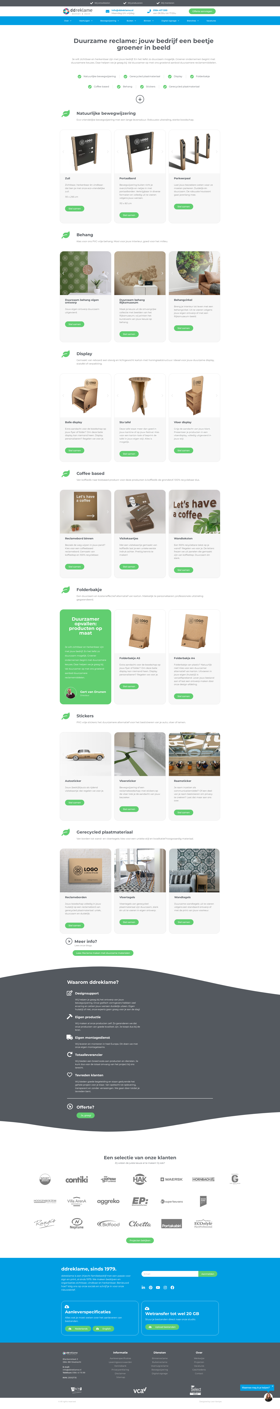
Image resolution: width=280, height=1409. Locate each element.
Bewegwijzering (108, 21)
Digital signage (168, 21)
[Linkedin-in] (143, 1287)
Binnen (147, 21)
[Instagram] (165, 1287)
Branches (191, 21)
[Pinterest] (150, 1287)
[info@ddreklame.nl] (107, 11)
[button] (63, 151)
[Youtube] (158, 1287)
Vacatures (211, 21)
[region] (244, 1393)
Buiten (130, 21)
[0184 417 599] (149, 11)
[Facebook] (172, 1287)
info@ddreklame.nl (122, 10)
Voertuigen (84, 21)
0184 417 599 (160, 10)
